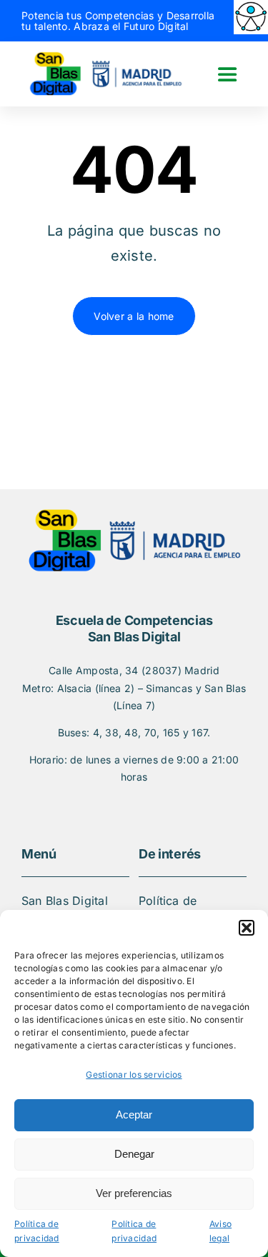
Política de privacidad (36, 1231)
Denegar (134, 1154)
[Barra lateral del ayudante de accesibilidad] (251, 17)
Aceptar (134, 1114)
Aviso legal (220, 1231)
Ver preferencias (134, 1193)
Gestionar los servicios (134, 1074)
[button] (246, 928)
